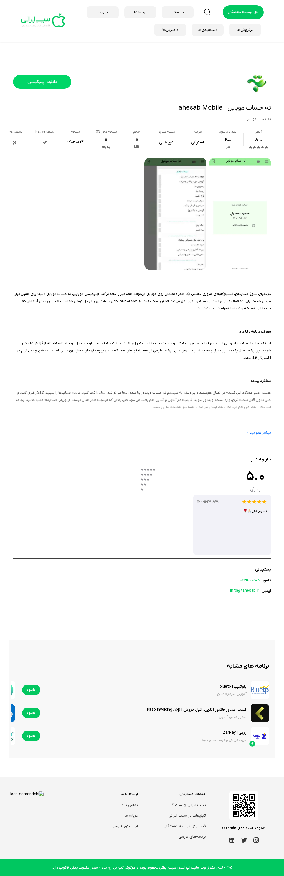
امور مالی (167, 142)
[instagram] (256, 840)
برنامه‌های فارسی (192, 836)
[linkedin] (232, 840)
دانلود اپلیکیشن (42, 82)
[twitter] (244, 840)
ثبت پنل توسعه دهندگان (184, 826)
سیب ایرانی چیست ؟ (189, 805)
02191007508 (250, 580)
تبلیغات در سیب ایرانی (187, 815)
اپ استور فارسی (125, 826)
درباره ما (131, 815)
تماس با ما (129, 805)
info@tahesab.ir (244, 590)
